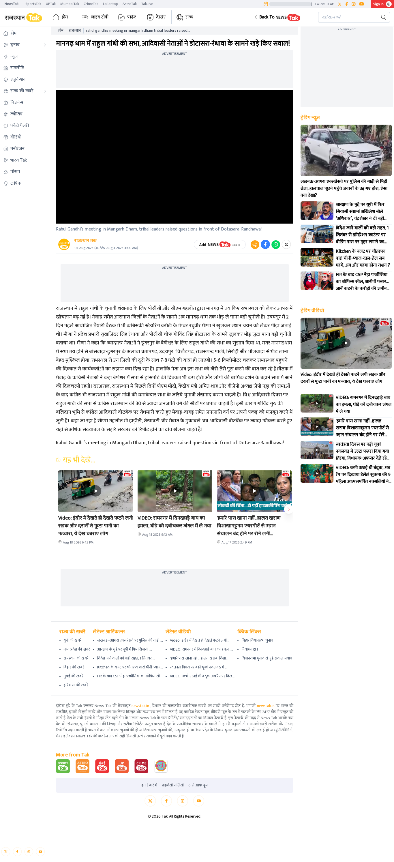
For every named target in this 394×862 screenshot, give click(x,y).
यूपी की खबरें (72, 640)
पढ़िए (131, 17)
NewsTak (11, 4)
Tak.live (147, 4)
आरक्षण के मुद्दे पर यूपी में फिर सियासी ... (124, 649)
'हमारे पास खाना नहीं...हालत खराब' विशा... (199, 658)
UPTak (51, 4)
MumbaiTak (69, 4)
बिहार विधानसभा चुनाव (257, 640)
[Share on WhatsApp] (275, 244)
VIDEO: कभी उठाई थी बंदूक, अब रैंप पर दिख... (202, 676)
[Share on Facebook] (265, 244)
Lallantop (110, 4)
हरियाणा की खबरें (75, 685)
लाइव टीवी (99, 17)
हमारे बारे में (149, 785)
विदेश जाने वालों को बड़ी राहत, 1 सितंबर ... (126, 658)
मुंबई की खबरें (73, 676)
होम (65, 17)
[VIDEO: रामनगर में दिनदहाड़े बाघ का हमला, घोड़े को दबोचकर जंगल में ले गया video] (317, 403)
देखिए (161, 17)
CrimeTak (91, 4)
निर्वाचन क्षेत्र (250, 649)
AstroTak (130, 4)
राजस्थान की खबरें (76, 658)
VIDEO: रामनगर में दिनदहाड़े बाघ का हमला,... (201, 649)
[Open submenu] (45, 45)
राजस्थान (75, 30)
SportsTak (33, 4)
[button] (281, 17)
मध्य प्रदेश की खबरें (76, 649)
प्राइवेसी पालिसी (173, 785)
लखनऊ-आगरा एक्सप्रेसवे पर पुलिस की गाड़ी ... (130, 640)
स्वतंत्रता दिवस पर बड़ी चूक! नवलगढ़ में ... (199, 667)
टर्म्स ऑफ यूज (198, 785)
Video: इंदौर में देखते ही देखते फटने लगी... (199, 640)
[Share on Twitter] (286, 244)
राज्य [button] (189, 17)
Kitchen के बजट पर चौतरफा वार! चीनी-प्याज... (130, 667)
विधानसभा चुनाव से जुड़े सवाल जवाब (267, 658)
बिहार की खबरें (73, 667)
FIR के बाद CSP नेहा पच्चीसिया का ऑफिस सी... (129, 676)
